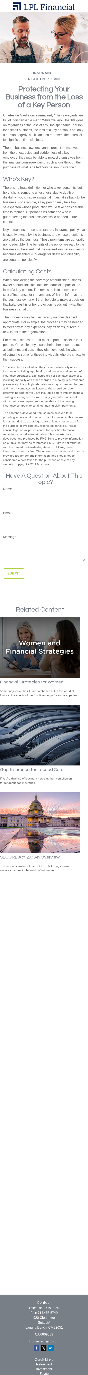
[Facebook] (36, 1348)
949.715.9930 (49, 1308)
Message (9, 537)
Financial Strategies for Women (31, 682)
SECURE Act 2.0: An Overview (30, 857)
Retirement (44, 1364)
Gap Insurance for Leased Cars (31, 769)
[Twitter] (43, 1348)
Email (7, 513)
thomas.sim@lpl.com (44, 1341)
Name (7, 489)
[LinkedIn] (51, 1348)
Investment (44, 1369)
